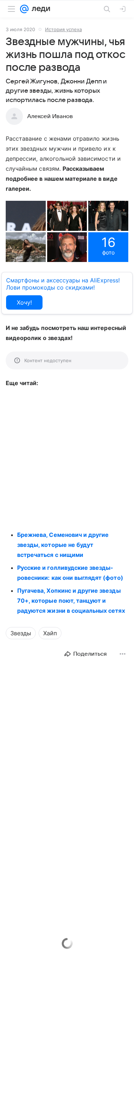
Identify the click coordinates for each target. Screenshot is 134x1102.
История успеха (63, 29)
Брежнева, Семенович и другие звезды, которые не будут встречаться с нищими (63, 544)
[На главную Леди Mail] (39, 9)
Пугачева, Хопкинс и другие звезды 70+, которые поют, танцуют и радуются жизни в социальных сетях (71, 600)
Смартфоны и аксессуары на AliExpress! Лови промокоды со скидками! (63, 284)
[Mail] (24, 9)
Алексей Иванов (50, 116)
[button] (26, 216)
